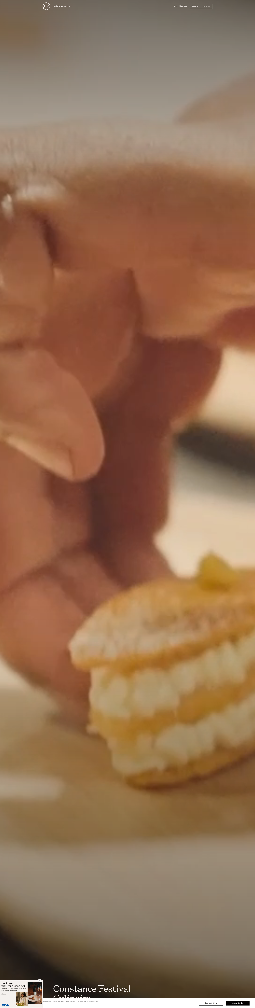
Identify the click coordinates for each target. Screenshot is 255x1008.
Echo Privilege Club (180, 6)
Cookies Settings (211, 1003)
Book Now (195, 6)
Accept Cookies (237, 1003)
